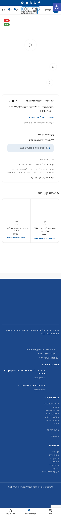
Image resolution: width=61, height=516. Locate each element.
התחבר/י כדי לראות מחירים (41, 117)
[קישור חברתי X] (35, 2)
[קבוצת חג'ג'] (16, 276)
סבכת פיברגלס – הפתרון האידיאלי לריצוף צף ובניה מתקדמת (24, 372)
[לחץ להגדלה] (53, 66)
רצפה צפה (11, 172)
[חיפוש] (4, 10)
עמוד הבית (49, 100)
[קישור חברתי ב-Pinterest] (31, 2)
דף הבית (55, 451)
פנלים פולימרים (52, 413)
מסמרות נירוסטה (52, 417)
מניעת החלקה (53, 429)
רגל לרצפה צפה (22, 169)
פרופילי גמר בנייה (51, 403)
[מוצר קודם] (16, 101)
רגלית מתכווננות (24, 172)
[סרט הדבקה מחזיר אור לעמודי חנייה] (16, 213)
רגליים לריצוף (38, 172)
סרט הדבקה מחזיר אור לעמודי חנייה (16, 229)
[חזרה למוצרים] (13, 101)
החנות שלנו (54, 455)
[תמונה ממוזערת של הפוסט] (53, 374)
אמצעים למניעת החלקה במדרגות (31, 385)
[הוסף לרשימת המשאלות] (44, 222)
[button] (57, 7)
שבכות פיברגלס (52, 410)
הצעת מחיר (54, 465)
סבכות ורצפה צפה (34, 100)
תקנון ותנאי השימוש (50, 471)
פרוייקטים (54, 458)
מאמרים (55, 461)
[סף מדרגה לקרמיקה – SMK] (44, 213)
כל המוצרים (40, 164)
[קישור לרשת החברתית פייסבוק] (39, 2)
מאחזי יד (55, 423)
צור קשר (55, 468)
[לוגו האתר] (30, 10)
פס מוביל (55, 436)
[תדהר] (44, 276)
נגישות (56, 407)
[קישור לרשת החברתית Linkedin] (27, 2)
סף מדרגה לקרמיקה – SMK (45, 228)
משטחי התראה (52, 420)
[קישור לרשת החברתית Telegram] (22, 2)
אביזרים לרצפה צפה (39, 169)
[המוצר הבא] (9, 101)
